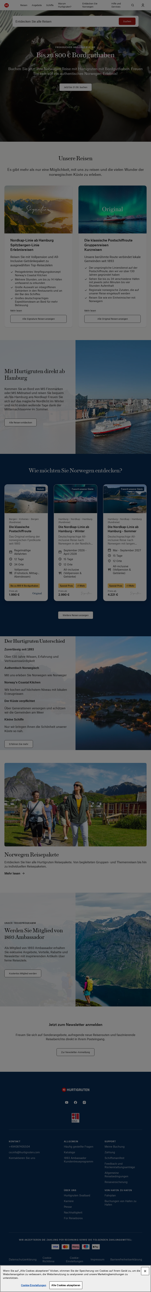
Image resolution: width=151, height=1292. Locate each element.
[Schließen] (145, 1271)
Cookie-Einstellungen (33, 1285)
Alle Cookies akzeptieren (65, 1285)
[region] (75, 1278)
